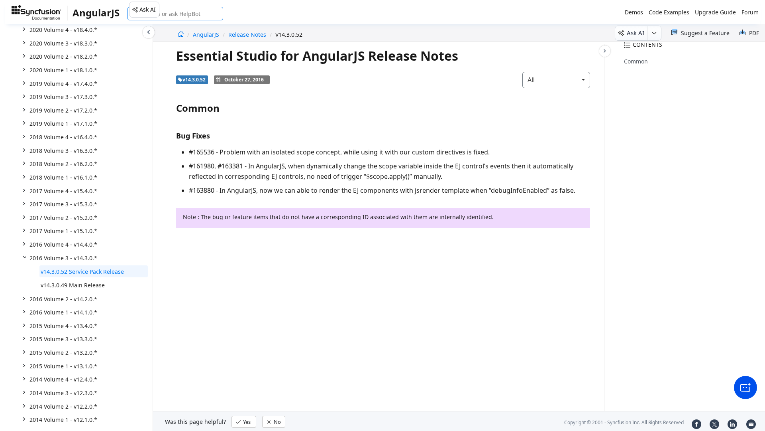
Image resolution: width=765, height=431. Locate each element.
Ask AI (147, 9)
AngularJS (207, 34)
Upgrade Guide (715, 12)
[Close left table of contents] (148, 32)
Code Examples (669, 12)
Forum (750, 12)
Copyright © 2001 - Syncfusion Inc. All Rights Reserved (624, 422)
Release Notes (247, 34)
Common (636, 61)
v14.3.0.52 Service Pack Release (82, 271)
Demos (634, 12)
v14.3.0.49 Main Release (73, 285)
